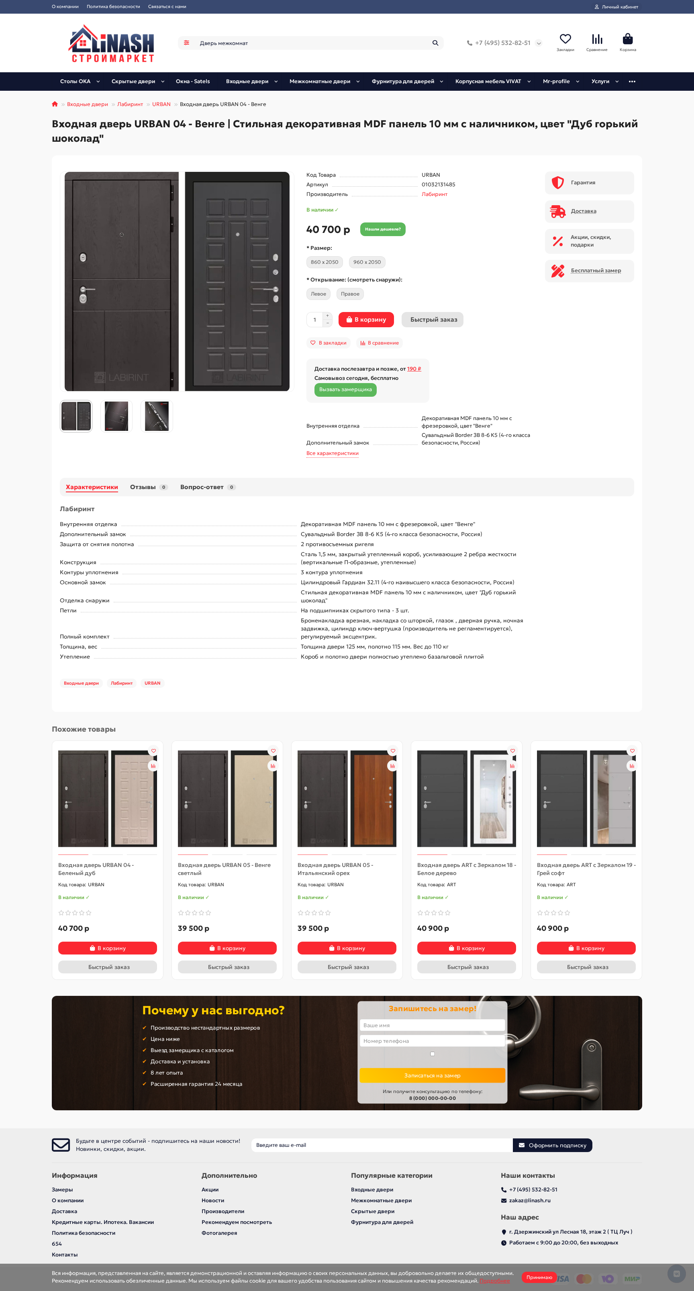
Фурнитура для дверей (403, 81)
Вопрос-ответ (206, 487)
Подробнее (495, 1280)
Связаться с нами (167, 6)
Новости (213, 1200)
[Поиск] (435, 43)
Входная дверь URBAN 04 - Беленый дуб (96, 869)
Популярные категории (392, 1175)
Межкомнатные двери (320, 81)
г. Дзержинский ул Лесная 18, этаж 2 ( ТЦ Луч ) (571, 1231)
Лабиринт (130, 104)
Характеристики (92, 487)
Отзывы (147, 487)
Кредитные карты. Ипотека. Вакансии (103, 1222)
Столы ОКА (75, 81)
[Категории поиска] (186, 43)
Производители (223, 1211)
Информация (75, 1175)
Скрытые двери (133, 81)
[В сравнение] (153, 765)
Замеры (62, 1189)
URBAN (161, 104)
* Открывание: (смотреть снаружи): (354, 279)
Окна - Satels (193, 81)
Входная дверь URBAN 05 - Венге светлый (224, 869)
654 (57, 1243)
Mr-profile (556, 81)
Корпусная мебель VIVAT (488, 81)
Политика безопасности (113, 6)
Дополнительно (229, 1175)
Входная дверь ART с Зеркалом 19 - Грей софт (586, 869)
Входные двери (247, 81)
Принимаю (539, 1277)
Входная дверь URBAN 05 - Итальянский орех (335, 869)
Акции (210, 1189)
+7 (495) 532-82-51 (503, 43)
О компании (65, 6)
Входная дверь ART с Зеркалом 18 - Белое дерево (466, 869)
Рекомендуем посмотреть (237, 1222)
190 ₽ (414, 368)
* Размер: (319, 248)
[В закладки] (153, 750)
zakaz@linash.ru (530, 1200)
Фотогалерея (219, 1233)
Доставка (64, 1211)
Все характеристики (332, 453)
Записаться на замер (432, 1075)
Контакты (65, 1254)
